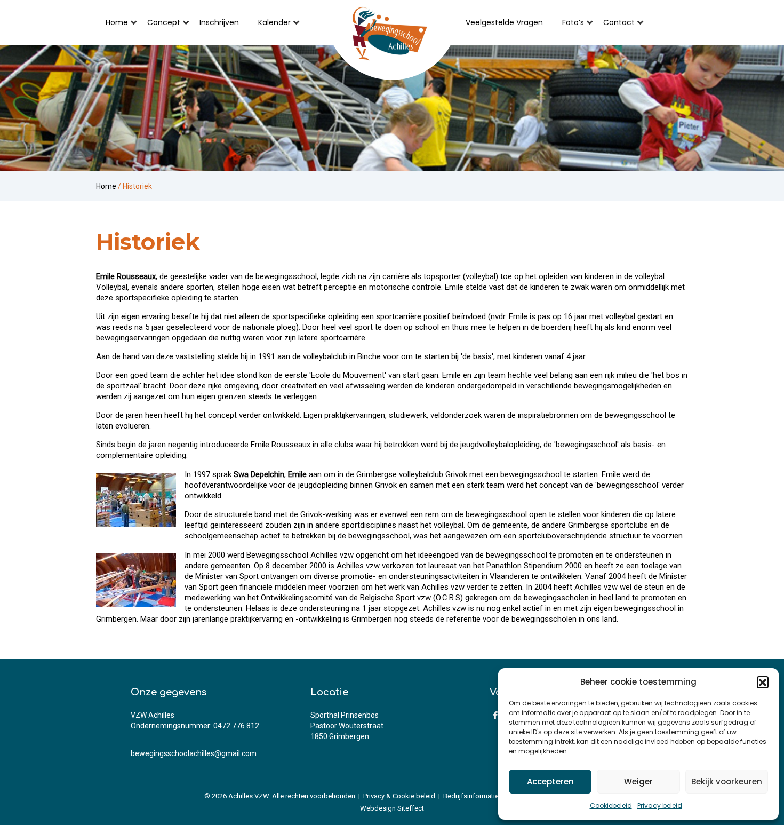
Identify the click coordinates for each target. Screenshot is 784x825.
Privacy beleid (659, 805)
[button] (762, 682)
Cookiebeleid (611, 805)
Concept (163, 22)
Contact (619, 22)
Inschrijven (219, 22)
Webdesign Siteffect (392, 808)
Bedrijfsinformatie (471, 796)
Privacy (374, 796)
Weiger (638, 781)
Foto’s (573, 22)
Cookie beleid (414, 796)
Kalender (274, 22)
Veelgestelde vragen (504, 22)
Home (117, 22)
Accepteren (550, 781)
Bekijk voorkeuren (726, 781)
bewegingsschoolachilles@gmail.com (194, 753)
